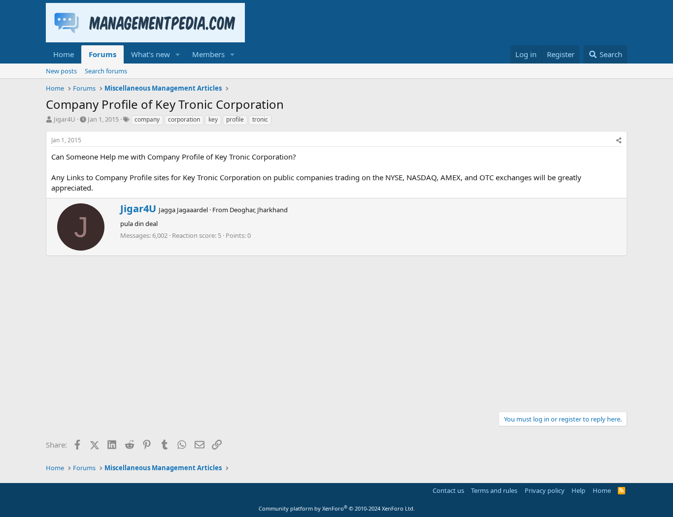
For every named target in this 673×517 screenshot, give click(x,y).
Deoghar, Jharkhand (259, 209)
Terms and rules (494, 490)
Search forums (106, 70)
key (213, 119)
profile (235, 119)
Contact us (448, 490)
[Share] (618, 140)
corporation (184, 119)
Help (578, 490)
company (147, 119)
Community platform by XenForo (337, 508)
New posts (61, 70)
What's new (150, 54)
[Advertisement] (336, 330)
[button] (178, 54)
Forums (102, 54)
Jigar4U (64, 119)
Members (208, 54)
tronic (260, 119)
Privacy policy (545, 490)
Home (63, 54)
